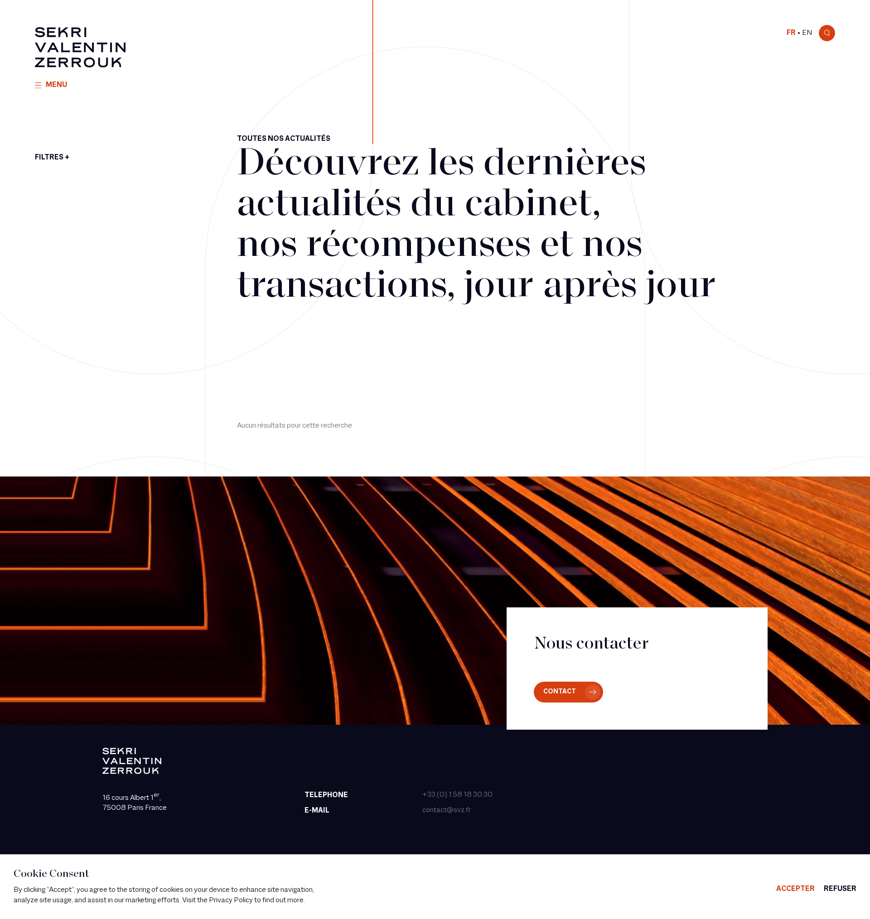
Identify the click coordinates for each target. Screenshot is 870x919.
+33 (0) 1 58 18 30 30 (457, 795)
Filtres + (52, 158)
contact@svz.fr (446, 810)
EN (807, 33)
